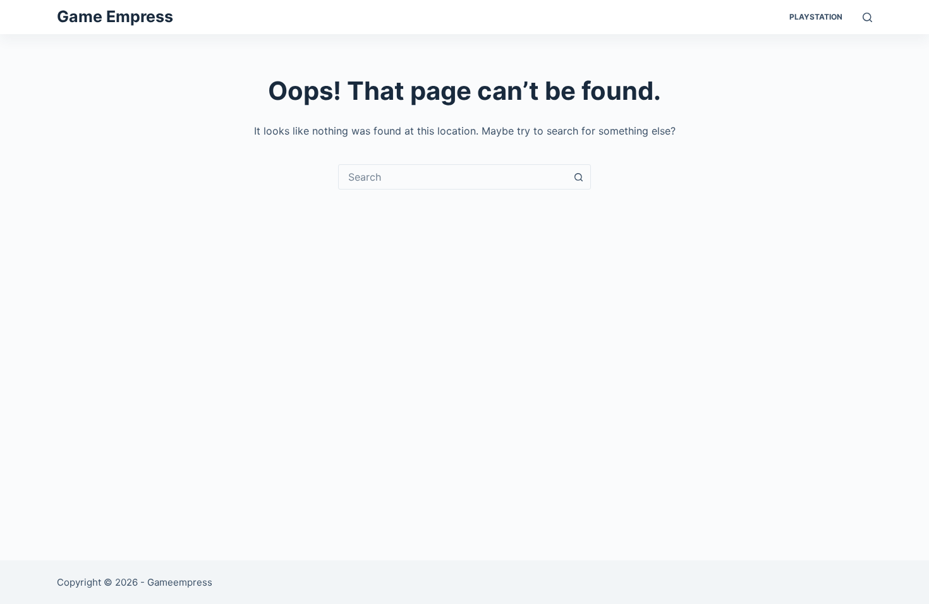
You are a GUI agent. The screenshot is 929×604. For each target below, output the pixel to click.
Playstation (815, 16)
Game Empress (115, 16)
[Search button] (578, 177)
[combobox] (452, 177)
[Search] (867, 17)
